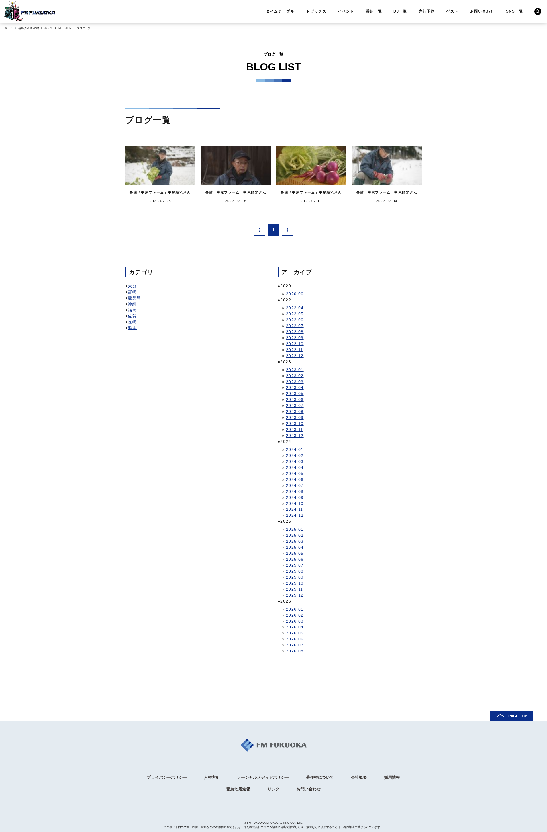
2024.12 (295, 515)
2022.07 (295, 326)
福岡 (132, 310)
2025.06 (295, 559)
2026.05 (295, 633)
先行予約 (427, 11)
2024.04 (295, 467)
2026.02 (295, 615)
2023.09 (295, 417)
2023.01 (295, 369)
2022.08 (295, 331)
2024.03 (295, 461)
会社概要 (359, 777)
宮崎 (132, 292)
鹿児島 (134, 298)
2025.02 (295, 535)
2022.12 (295, 355)
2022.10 (295, 343)
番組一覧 (374, 11)
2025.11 (294, 589)
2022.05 (295, 314)
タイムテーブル (280, 11)
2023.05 (295, 393)
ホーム (8, 28)
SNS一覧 (514, 11)
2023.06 (295, 399)
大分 (132, 286)
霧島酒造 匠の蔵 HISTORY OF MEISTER (44, 28)
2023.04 (295, 387)
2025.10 (295, 583)
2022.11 (294, 349)
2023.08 (295, 411)
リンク (273, 789)
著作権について (320, 777)
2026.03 (295, 621)
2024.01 (295, 449)
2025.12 (295, 595)
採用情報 (392, 777)
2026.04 (295, 627)
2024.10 (295, 503)
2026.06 (295, 639)
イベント (346, 11)
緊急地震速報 (238, 789)
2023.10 (295, 423)
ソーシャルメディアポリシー (263, 777)
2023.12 (295, 435)
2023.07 (295, 405)
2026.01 (295, 609)
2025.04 (295, 547)
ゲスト (452, 11)
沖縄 (132, 304)
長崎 (132, 322)
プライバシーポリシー (167, 777)
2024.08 (295, 491)
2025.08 (295, 571)
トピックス (316, 11)
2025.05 (295, 553)
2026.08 (295, 651)
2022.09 (295, 337)
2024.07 (295, 485)
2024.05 (295, 473)
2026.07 (295, 645)
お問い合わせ (482, 11)
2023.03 (295, 381)
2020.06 (295, 294)
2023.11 (294, 429)
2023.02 (295, 375)
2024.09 (295, 497)
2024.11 (294, 509)
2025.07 (295, 565)
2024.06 (295, 479)
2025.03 (295, 541)
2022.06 (295, 320)
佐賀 (132, 316)
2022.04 (295, 308)
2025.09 (295, 577)
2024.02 (295, 455)
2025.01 (295, 529)
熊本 (132, 328)
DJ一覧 (400, 11)
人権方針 (212, 777)
